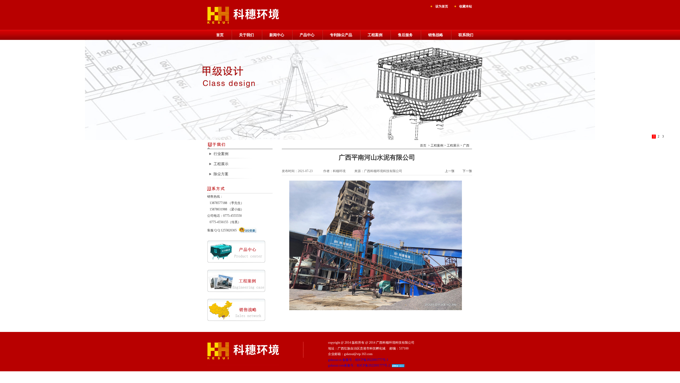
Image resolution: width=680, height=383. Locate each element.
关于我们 (246, 35)
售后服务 (405, 35)
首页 (220, 35)
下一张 (467, 171)
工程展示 (221, 164)
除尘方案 (221, 174)
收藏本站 (465, 6)
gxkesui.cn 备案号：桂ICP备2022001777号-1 (358, 360)
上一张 (449, 171)
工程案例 (375, 35)
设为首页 (441, 6)
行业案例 (221, 154)
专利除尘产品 (341, 35)
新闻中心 (276, 35)
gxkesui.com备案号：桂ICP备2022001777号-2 (359, 365)
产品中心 (307, 35)
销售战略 (435, 35)
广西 (466, 145)
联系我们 (465, 35)
